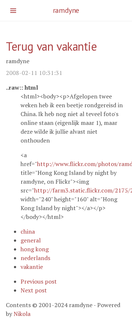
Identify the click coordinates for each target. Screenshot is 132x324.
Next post (34, 290)
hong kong (35, 249)
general (31, 240)
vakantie (32, 267)
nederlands (35, 258)
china (28, 231)
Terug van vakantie (51, 46)
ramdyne (66, 10)
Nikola (22, 314)
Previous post (39, 281)
